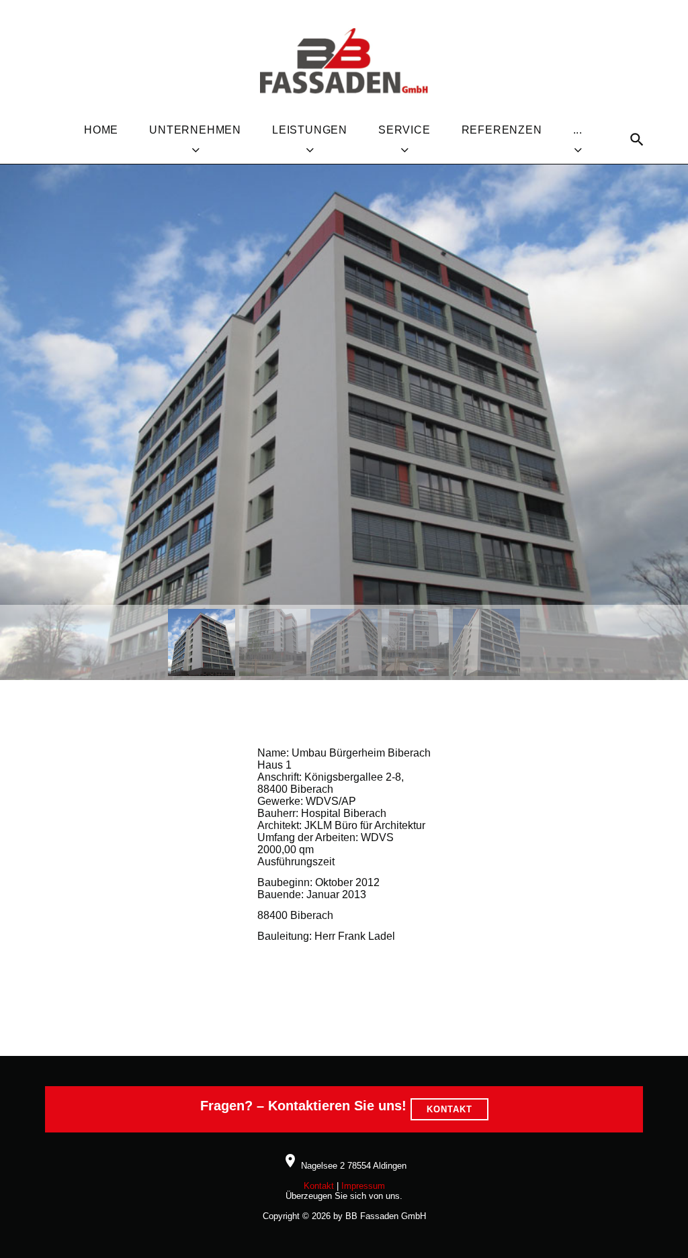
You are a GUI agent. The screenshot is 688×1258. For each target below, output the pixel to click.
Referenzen (502, 130)
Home (101, 130)
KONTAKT (449, 1109)
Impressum (363, 1186)
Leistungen (309, 130)
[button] (201, 642)
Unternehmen (195, 130)
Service (404, 130)
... (578, 130)
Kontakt (319, 1186)
